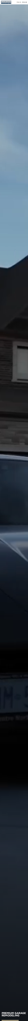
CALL (18, 2)
